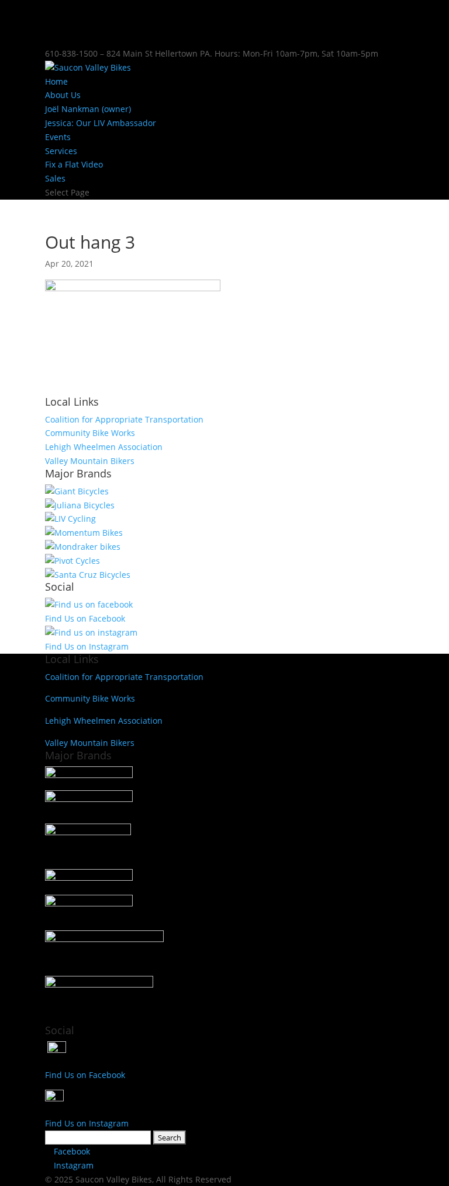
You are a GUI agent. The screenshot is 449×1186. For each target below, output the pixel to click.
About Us (63, 94)
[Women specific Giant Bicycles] (70, 518)
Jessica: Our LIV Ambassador (100, 122)
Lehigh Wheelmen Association (104, 446)
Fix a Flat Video (74, 164)
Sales (55, 178)
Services (61, 150)
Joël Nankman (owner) (88, 108)
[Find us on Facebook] (89, 604)
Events (58, 136)
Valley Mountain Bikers (89, 460)
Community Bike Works (90, 432)
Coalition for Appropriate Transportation (124, 419)
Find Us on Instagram (87, 646)
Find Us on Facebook (85, 618)
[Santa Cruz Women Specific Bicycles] (80, 505)
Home (56, 81)
